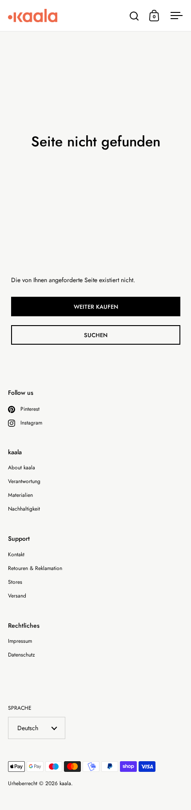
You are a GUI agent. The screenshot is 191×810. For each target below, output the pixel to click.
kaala (65, 783)
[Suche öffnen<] (134, 15)
